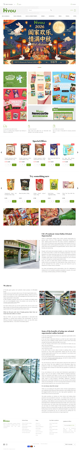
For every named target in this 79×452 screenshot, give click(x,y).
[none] (2, 43)
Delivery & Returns (39, 426)
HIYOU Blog (38, 428)
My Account (38, 425)
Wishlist (74, 4)
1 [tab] (38, 67)
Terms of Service (39, 431)
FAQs (37, 435)
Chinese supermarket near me (55, 358)
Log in (19, 4)
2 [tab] (39, 67)
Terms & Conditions (44, 443)
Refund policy (38, 433)
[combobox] (40, 10)
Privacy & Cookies (36, 443)
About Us (38, 423)
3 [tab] (40, 67)
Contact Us (38, 430)
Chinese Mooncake (26, 432)
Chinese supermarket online (10, 302)
